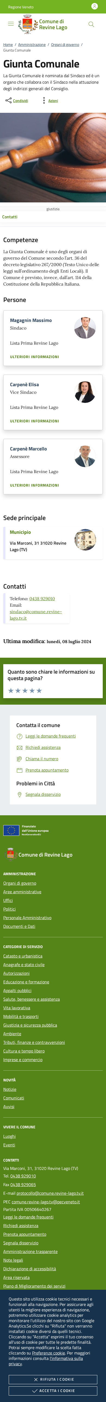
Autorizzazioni (16, 973)
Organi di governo (65, 44)
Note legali (13, 1260)
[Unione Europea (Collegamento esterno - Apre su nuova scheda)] (53, 831)
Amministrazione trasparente (30, 1251)
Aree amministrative (22, 891)
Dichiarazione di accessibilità (29, 1268)
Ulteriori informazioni (34, 356)
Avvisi (8, 1106)
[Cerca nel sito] (91, 24)
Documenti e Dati (19, 926)
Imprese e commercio (22, 1059)
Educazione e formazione (26, 982)
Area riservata (16, 1277)
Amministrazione (32, 44)
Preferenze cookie (48, 1353)
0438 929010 (42, 598)
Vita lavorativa (16, 1007)
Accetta (57, 1390)
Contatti (9, 216)
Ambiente (12, 1033)
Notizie (9, 1089)
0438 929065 (23, 1184)
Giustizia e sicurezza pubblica (30, 1025)
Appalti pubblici (17, 990)
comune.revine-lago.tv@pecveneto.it (46, 1202)
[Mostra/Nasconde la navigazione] (11, 24)
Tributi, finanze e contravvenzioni (34, 1042)
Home (8, 44)
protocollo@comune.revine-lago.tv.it (50, 1193)
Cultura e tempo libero (24, 1051)
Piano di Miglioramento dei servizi (34, 1286)
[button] (20, 7)
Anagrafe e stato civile (24, 964)
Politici (9, 909)
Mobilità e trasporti (21, 1016)
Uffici (8, 900)
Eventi (9, 1145)
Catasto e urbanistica (22, 956)
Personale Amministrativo (27, 917)
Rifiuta (57, 1379)
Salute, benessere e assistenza (31, 999)
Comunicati (13, 1098)
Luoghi (9, 1136)
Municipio (20, 532)
